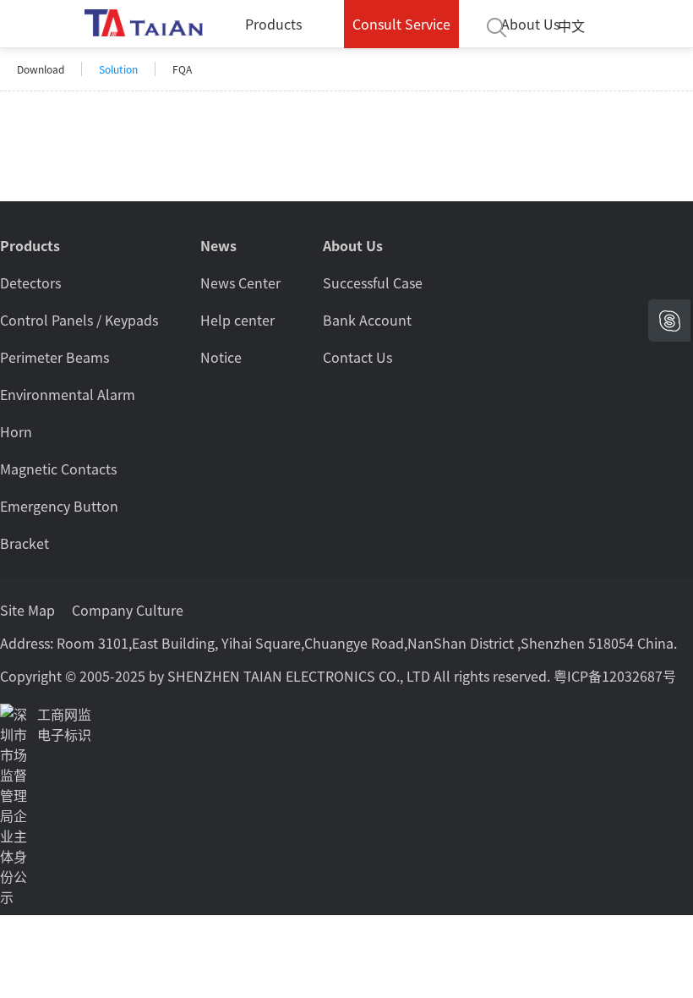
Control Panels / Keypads (79, 320)
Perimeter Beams (54, 357)
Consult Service (401, 24)
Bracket (24, 543)
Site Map (27, 610)
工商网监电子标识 (64, 724)
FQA (182, 69)
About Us (530, 24)
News (218, 245)
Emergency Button (59, 506)
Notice (221, 357)
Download (40, 69)
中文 (571, 25)
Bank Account (367, 320)
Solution (118, 69)
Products (273, 24)
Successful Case (373, 282)
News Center (240, 282)
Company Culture (127, 610)
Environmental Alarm (67, 394)
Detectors (30, 282)
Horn (16, 431)
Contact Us (357, 357)
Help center (237, 320)
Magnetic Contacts (58, 468)
